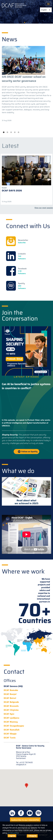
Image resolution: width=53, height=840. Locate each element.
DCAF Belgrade (11, 702)
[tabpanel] (26, 84)
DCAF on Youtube (30, 813)
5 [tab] (18, 132)
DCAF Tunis (10, 737)
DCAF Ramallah (11, 729)
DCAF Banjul (10, 694)
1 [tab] (3, 132)
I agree (12, 835)
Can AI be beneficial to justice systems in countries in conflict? (26, 386)
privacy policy (13, 833)
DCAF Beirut (10, 698)
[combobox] (46, 9)
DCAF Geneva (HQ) (13, 686)
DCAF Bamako (11, 690)
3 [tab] (11, 132)
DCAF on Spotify (38, 813)
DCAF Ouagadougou (14, 726)
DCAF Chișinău (11, 710)
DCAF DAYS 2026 (12, 190)
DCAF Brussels (11, 706)
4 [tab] (15, 132)
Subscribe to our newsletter (25, 820)
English (44, 10)
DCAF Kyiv (9, 714)
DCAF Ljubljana (11, 718)
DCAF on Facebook (21, 813)
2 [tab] (7, 132)
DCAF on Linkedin (12, 813)
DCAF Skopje (10, 733)
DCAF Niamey (11, 722)
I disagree (32, 835)
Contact (14, 671)
